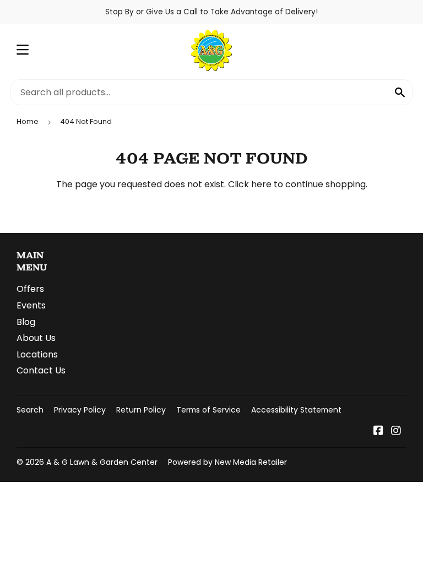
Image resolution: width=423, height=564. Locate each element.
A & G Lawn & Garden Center (102, 462)
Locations (37, 354)
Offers (30, 289)
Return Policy (141, 409)
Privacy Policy (80, 409)
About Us (36, 338)
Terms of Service (208, 409)
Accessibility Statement (296, 409)
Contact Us (41, 370)
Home (28, 121)
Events (31, 305)
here (261, 184)
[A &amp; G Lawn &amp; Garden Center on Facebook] (378, 431)
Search (30, 409)
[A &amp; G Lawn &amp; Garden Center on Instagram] (396, 431)
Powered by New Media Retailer (227, 462)
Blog (26, 322)
